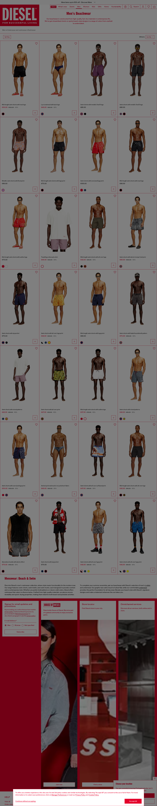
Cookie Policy (94, 795)
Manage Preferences (59, 795)
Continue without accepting (25, 801)
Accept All (133, 801)
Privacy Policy (80, 795)
